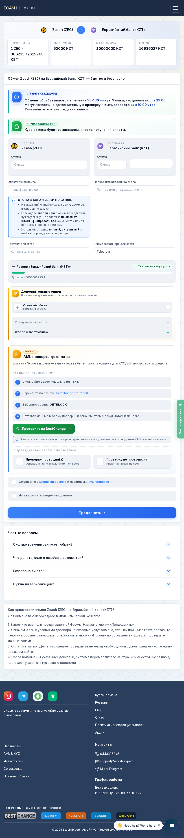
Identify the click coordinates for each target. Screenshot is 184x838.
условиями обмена (51, 481)
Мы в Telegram (110, 769)
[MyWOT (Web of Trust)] (38, 696)
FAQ (98, 710)
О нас (99, 717)
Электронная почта (22, 182)
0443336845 (109, 754)
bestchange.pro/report (72, 393)
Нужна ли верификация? (33, 584)
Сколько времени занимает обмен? (42, 544)
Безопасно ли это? (28, 571)
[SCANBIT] (101, 815)
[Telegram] (23, 696)
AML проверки (98, 481)
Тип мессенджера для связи (114, 244)
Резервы (101, 702)
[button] (138, 826)
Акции (99, 732)
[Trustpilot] (52, 696)
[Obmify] (51, 815)
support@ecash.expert (116, 761)
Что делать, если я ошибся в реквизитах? (48, 557)
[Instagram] (8, 696)
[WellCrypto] (126, 815)
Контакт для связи (21, 244)
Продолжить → (92, 513)
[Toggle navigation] (175, 8)
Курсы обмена (106, 695)
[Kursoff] (76, 815)
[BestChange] (20, 815)
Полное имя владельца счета (115, 182)
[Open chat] (172, 826)
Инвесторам (13, 761)
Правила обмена (16, 776)
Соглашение (13, 768)
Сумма (16, 156)
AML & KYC (12, 753)
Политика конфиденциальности (119, 725)
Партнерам (12, 746)
